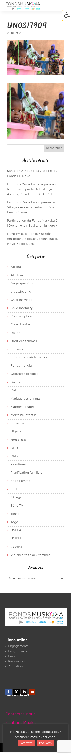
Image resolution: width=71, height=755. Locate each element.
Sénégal (16, 497)
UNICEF (16, 538)
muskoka (17, 423)
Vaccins (16, 546)
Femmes (17, 349)
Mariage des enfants (25, 398)
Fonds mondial (22, 365)
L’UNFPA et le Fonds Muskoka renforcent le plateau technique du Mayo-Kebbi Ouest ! (33, 238)
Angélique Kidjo (22, 283)
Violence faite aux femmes (30, 555)
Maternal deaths (22, 406)
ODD (14, 448)
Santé (15, 489)
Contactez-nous (20, 714)
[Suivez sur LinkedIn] (24, 692)
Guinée (16, 382)
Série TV (17, 505)
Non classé (19, 439)
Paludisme (18, 464)
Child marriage (21, 299)
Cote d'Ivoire (20, 324)
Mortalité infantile (24, 415)
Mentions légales (20, 723)
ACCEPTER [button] (27, 743)
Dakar (15, 332)
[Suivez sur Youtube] (32, 692)
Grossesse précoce (24, 374)
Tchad (15, 513)
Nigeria (16, 431)
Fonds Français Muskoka (29, 357)
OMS (14, 456)
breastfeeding (21, 291)
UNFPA (16, 530)
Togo (14, 522)
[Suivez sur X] (16, 692)
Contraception (21, 316)
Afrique (16, 267)
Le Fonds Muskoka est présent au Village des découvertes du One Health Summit (32, 207)
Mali (14, 390)
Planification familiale (26, 472)
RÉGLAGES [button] (45, 743)
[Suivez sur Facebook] (8, 692)
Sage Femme (20, 480)
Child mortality (22, 308)
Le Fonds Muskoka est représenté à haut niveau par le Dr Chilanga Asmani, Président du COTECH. (33, 189)
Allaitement (19, 275)
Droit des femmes (24, 341)
